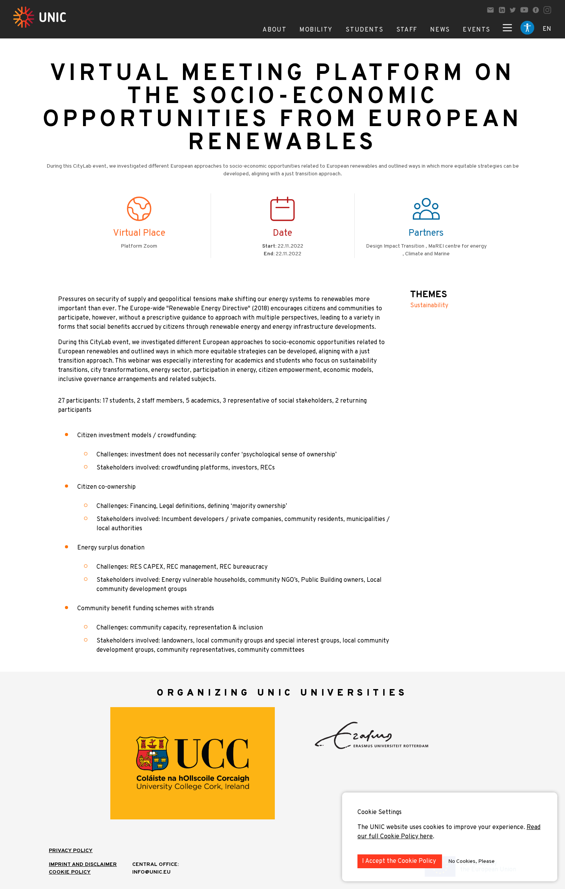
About (274, 30)
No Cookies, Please (471, 861)
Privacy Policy (71, 850)
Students (364, 30)
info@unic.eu (151, 872)
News (440, 30)
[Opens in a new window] (502, 10)
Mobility (316, 30)
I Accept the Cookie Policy (399, 861)
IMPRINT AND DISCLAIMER (83, 864)
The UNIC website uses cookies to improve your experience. (442, 827)
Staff (406, 30)
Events (476, 30)
